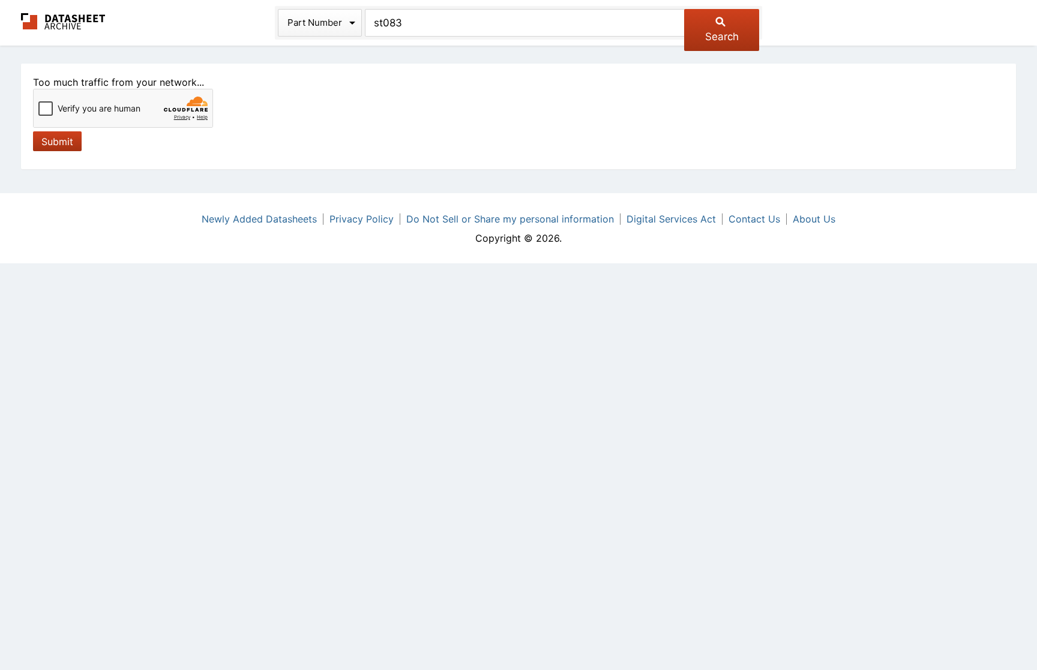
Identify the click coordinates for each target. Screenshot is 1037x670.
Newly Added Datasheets (259, 219)
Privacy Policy (361, 219)
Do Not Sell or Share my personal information (510, 219)
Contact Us (754, 219)
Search (722, 37)
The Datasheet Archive (63, 21)
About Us (814, 219)
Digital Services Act (671, 219)
